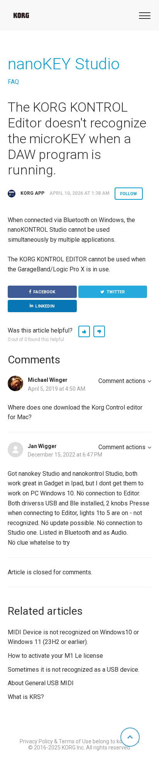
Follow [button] (128, 193)
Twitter (116, 291)
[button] (143, 15)
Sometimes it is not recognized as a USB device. (73, 669)
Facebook (44, 291)
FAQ (13, 81)
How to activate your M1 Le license (55, 655)
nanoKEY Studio (64, 64)
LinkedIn (44, 306)
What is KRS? (26, 697)
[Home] (21, 15)
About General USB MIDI (41, 683)
